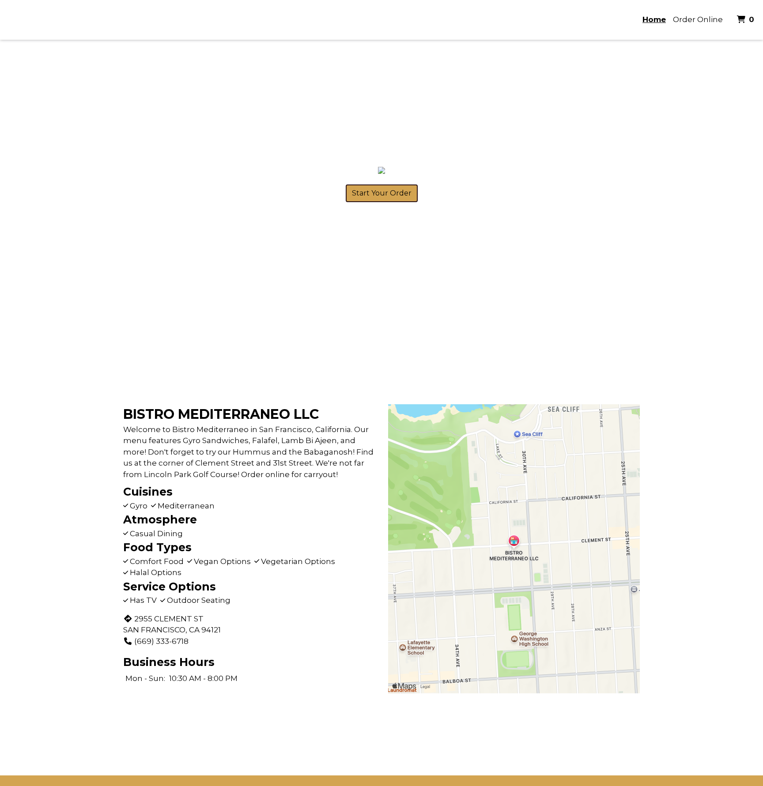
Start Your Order (382, 193)
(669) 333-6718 (161, 641)
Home (654, 19)
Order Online (698, 19)
